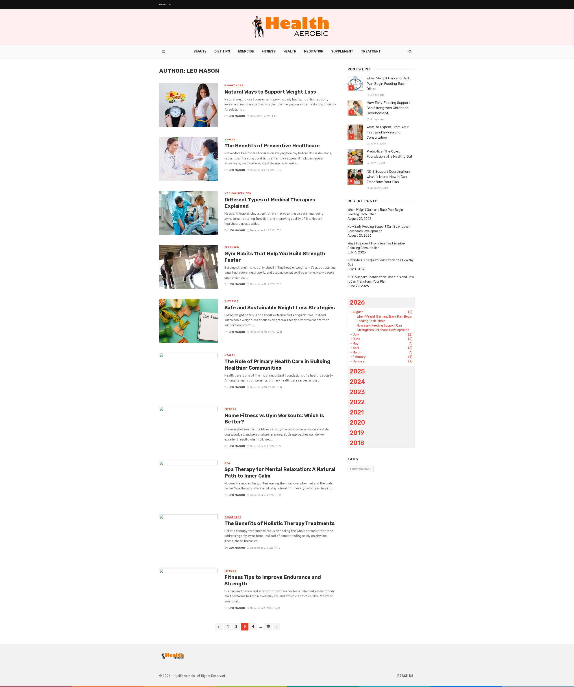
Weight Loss (234, 85)
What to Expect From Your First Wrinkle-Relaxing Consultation (388, 132)
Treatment (371, 51)
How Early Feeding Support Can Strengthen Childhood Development (388, 108)
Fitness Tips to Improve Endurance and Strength (272, 580)
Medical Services (237, 193)
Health (289, 51)
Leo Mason (236, 116)
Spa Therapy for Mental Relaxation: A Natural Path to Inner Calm (279, 472)
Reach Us (165, 4)
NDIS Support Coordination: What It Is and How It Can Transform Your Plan (388, 177)
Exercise (246, 51)
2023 (357, 392)
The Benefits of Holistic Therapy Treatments (279, 523)
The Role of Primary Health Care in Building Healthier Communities (277, 365)
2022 (357, 402)
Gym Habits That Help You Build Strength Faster (274, 257)
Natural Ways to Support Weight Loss (270, 92)
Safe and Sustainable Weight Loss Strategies (279, 307)
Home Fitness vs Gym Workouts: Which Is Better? (274, 419)
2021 (357, 412)
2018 (357, 443)
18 (268, 626)
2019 (357, 432)
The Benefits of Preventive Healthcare (272, 145)
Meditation (313, 51)
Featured (231, 247)
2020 (357, 422)
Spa (227, 463)
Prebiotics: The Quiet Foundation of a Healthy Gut (389, 154)
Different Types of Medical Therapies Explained (269, 203)
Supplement (342, 51)
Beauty (200, 51)
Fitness (269, 51)
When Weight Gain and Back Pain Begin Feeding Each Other (388, 83)
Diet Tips (222, 51)
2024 (357, 381)
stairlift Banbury (360, 468)
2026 (357, 302)
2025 (357, 371)
